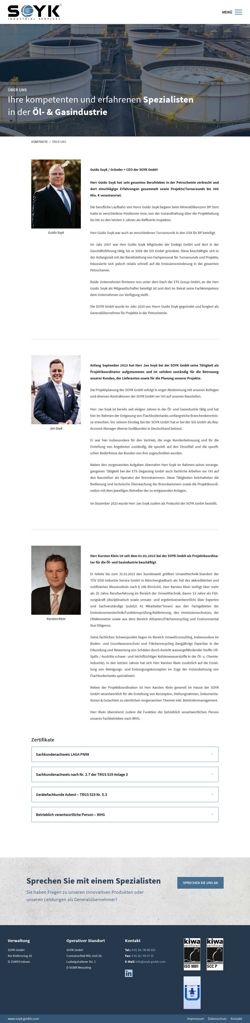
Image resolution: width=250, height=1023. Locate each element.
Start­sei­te (39, 141)
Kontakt (236, 1019)
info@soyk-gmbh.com (151, 961)
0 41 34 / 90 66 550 (143, 950)
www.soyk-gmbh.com (23, 1018)
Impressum (195, 1019)
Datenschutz (217, 1019)
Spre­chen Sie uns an (200, 882)
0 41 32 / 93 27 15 (143, 956)
